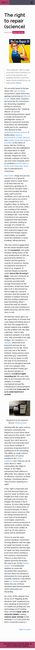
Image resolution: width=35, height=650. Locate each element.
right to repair (19, 91)
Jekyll (27, 644)
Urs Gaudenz (14, 581)
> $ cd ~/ (4, 2)
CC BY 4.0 (25, 646)
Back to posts (25, 629)
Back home (9, 176)
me (15, 644)
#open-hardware (18, 32)
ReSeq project (21, 423)
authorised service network (15, 132)
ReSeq (18, 83)
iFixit (14, 619)
